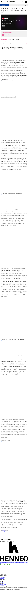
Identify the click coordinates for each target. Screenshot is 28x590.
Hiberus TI (1, 582)
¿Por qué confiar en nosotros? (5, 531)
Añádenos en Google (7, 43)
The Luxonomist (4, 39)
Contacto (8, 562)
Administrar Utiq (4, 562)
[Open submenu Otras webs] (17, 574)
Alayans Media (2, 578)
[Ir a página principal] (9, 2)
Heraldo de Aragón (2, 577)
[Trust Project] (4, 530)
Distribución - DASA (3, 584)
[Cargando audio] (3, 35)
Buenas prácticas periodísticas (18, 562)
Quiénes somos (12, 562)
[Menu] (2, 2)
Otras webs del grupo (3, 574)
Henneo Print (2, 585)
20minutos (1, 576)
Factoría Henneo (2, 580)
